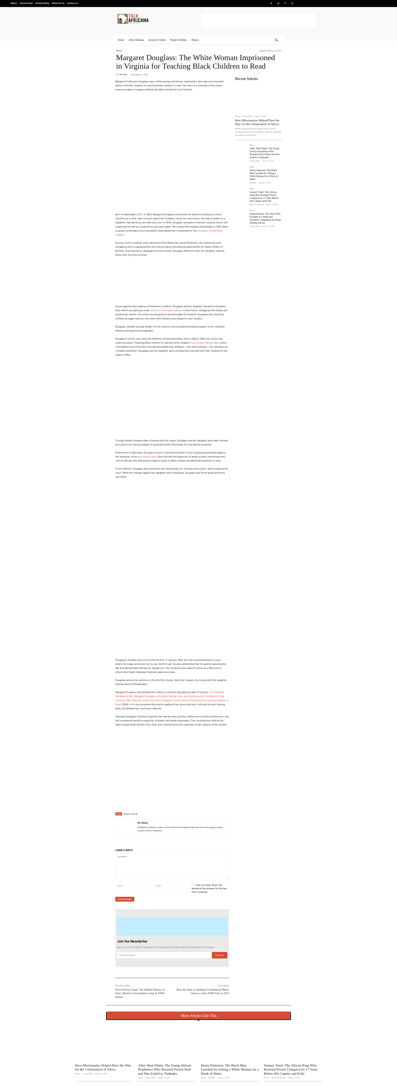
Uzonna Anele (247, 116)
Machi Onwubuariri (257, 204)
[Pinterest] (285, 3)
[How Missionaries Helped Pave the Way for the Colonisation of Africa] (258, 97)
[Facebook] (271, 3)
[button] (276, 39)
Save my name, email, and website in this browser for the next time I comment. (209, 888)
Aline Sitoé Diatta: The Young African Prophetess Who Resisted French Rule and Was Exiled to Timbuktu (265, 153)
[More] (166, 804)
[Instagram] (278, 3)
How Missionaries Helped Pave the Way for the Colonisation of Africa (103, 1067)
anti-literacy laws (147, 456)
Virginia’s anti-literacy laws (204, 342)
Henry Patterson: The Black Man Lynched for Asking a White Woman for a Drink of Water (264, 175)
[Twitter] (292, 3)
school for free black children (166, 310)
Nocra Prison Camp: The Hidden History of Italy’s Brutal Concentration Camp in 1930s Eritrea (140, 993)
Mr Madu (123, 74)
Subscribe (219, 955)
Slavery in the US (131, 814)
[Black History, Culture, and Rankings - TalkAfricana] (159, 18)
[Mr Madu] (126, 828)
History (119, 50)
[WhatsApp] (159, 804)
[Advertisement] (258, 20)
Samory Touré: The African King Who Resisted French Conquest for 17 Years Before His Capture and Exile (291, 1069)
